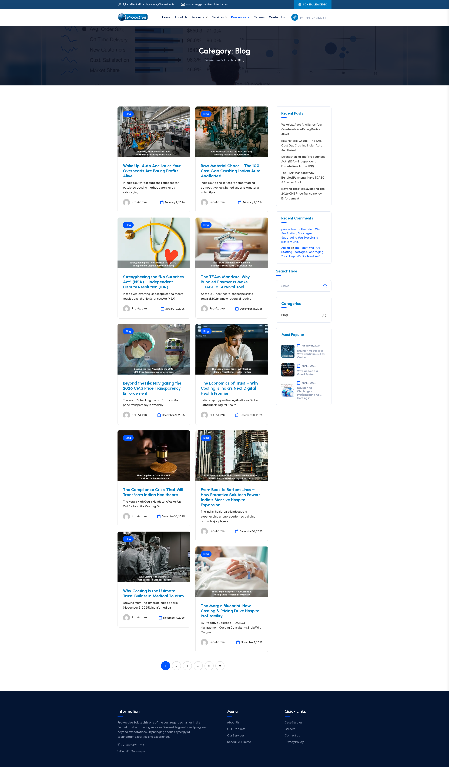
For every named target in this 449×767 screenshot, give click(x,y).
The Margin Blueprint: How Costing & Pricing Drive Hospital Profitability (230, 610)
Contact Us (277, 17)
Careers (259, 17)
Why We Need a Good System (307, 372)
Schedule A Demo (239, 742)
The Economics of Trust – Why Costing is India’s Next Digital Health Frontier (230, 388)
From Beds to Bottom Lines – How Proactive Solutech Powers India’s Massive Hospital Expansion (230, 497)
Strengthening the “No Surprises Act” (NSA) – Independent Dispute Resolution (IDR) (153, 281)
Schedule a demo (315, 4)
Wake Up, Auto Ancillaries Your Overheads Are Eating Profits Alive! (152, 170)
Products (198, 17)
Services (218, 17)
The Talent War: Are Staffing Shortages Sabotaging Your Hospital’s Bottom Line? (302, 252)
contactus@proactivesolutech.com (206, 4)
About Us (181, 17)
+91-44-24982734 (313, 17)
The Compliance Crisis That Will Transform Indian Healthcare (153, 492)
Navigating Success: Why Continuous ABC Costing (311, 354)
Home (166, 17)
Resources (238, 17)
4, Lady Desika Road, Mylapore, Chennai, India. (148, 4)
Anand (285, 247)
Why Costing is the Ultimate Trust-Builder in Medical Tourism (153, 593)
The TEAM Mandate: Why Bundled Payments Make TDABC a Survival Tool (225, 281)
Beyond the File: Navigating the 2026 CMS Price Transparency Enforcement (152, 388)
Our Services (235, 735)
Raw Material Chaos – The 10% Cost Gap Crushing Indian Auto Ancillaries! (230, 170)
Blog (128, 113)
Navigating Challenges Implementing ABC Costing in (309, 393)
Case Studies (293, 722)
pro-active (139, 202)
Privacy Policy (294, 742)
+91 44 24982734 (132, 745)
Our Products (236, 729)
